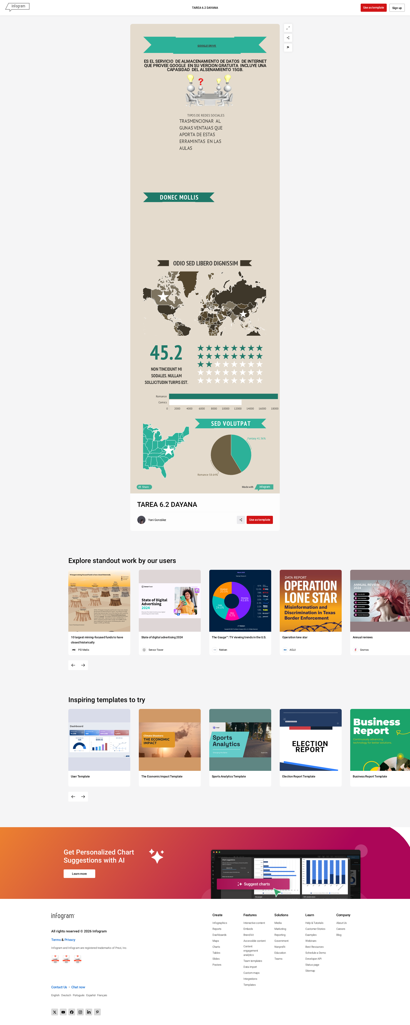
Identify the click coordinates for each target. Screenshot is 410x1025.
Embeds (248, 928)
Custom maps (251, 972)
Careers (340, 928)
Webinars (310, 940)
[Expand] (288, 28)
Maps (215, 940)
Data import (250, 966)
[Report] (288, 48)
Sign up (397, 8)
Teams (278, 958)
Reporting (279, 934)
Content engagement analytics (250, 950)
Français (102, 995)
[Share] (288, 38)
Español (90, 995)
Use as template (373, 7)
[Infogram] (17, 7)
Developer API (313, 958)
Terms (56, 940)
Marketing (280, 928)
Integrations (250, 978)
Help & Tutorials (314, 922)
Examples (311, 934)
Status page (312, 964)
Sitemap (310, 970)
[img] (230, 356)
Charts (216, 946)
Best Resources (314, 946)
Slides (216, 958)
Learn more (79, 873)
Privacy (69, 940)
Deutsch (66, 995)
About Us (341, 922)
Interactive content (254, 922)
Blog (338, 934)
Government (281, 940)
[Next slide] (83, 665)
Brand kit (248, 934)
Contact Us (59, 987)
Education (280, 952)
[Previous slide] (73, 665)
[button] (239, 295)
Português (79, 995)
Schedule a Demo (315, 952)
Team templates (252, 960)
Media (278, 922)
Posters (216, 964)
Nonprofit (279, 946)
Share (145, 487)
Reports (216, 928)
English (55, 995)
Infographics (219, 922)
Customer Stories (315, 928)
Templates (249, 984)
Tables (216, 952)
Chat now (78, 987)
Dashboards (219, 934)
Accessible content (254, 940)
